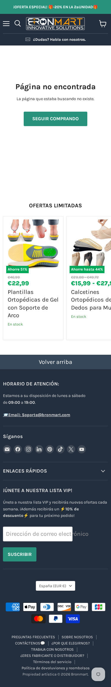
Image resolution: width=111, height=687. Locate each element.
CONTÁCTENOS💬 (30, 643)
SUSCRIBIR (20, 554)
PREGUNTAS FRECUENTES (33, 637)
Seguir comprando (55, 118)
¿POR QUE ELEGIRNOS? (71, 643)
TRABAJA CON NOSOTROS (52, 649)
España (52, 586)
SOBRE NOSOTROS (77, 637)
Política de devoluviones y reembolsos (56, 668)
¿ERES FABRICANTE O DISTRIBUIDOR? (52, 655)
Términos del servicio (52, 662)
